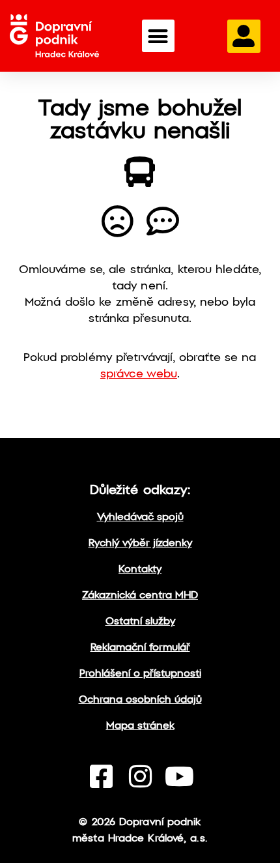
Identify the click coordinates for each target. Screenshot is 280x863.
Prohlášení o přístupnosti (140, 674)
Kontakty (140, 569)
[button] (158, 36)
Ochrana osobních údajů (140, 700)
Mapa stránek (140, 726)
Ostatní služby (140, 621)
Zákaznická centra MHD (140, 595)
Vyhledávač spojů (140, 517)
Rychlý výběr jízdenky (140, 543)
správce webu (138, 374)
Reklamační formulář (140, 647)
